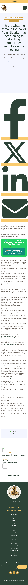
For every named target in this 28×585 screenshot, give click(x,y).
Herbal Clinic (14, 532)
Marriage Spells (14, 557)
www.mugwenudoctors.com (7, 336)
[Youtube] (17, 572)
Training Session (14, 535)
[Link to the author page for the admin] (8, 62)
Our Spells (14, 523)
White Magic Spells (14, 545)
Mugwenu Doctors (8, 580)
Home (14, 518)
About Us (14, 520)
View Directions (14, 504)
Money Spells (14, 543)
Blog (14, 528)
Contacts (14, 530)
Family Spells (14, 555)
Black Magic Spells (14, 553)
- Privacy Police (15, 582)
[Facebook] (10, 572)
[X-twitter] (14, 572)
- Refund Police (22, 582)
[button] (14, 1)
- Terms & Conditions (7, 582)
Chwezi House (14, 525)
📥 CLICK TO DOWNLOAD (14, 251)
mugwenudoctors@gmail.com (8, 378)
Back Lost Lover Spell (14, 550)
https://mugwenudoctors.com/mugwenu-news (11, 337)
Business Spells (14, 548)
